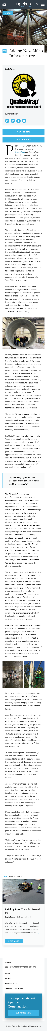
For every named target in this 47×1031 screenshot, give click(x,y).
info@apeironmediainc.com (22, 967)
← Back (8, 13)
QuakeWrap (20, 152)
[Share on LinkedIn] (7, 121)
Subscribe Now (23, 1013)
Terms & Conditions (14, 988)
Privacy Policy (12, 983)
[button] (34, 951)
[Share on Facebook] (18, 121)
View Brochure (23, 140)
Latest (8, 978)
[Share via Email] (24, 121)
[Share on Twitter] (13, 121)
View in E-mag (23, 132)
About (8, 973)
